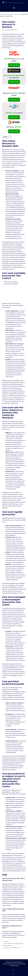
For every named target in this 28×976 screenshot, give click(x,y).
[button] (14, 8)
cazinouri (6, 941)
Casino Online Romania (7, 14)
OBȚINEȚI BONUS (14, 65)
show (9, 136)
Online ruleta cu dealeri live (12, 947)
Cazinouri (17, 14)
